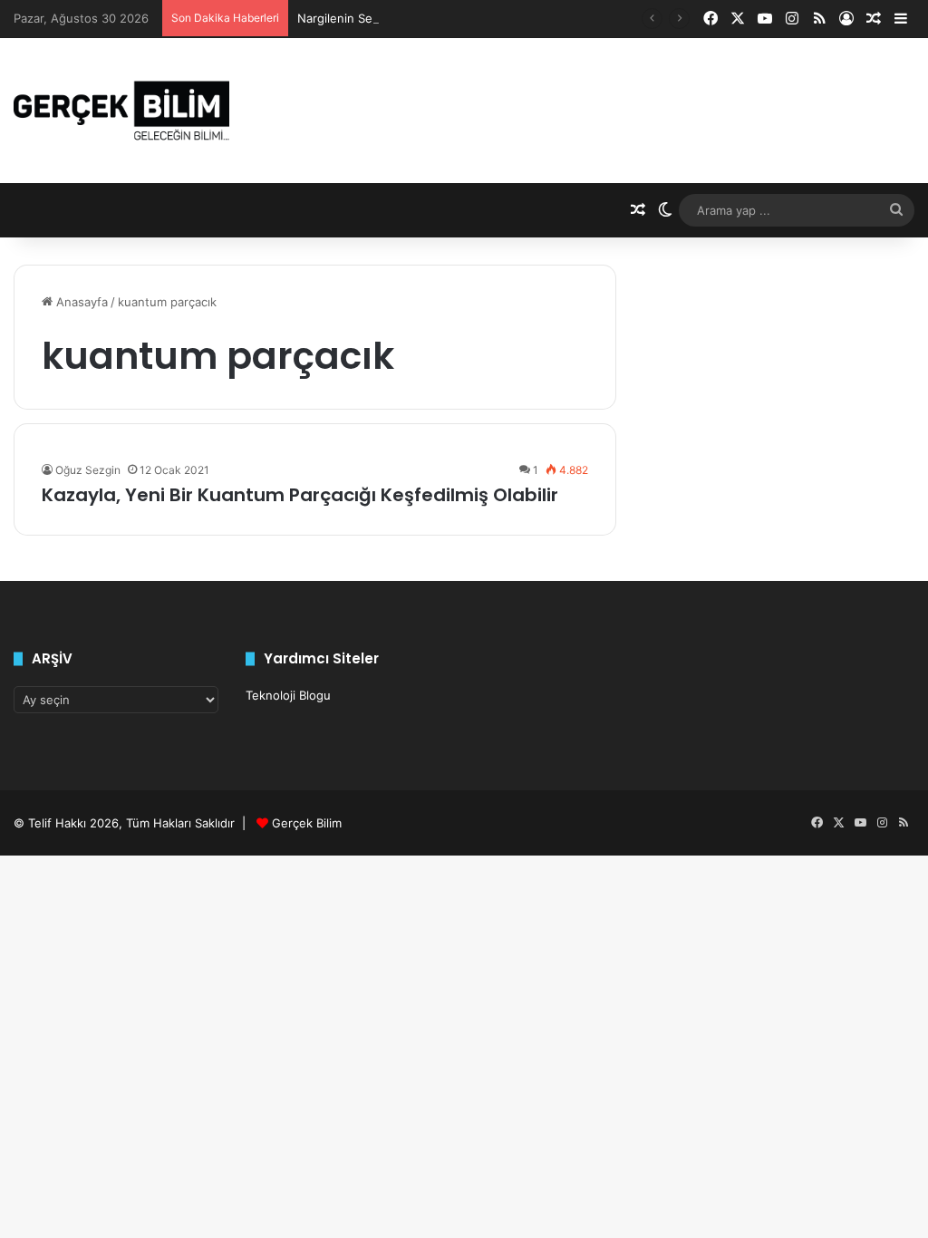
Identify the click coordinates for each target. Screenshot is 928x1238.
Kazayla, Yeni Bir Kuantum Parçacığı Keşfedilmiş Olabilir (300, 495)
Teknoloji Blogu (288, 695)
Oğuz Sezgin (88, 470)
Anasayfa (80, 302)
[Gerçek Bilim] (121, 110)
